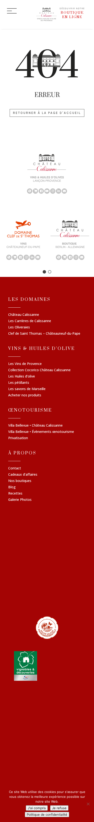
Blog (12, 487)
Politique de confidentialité (47, 814)
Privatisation (18, 438)
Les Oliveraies (19, 327)
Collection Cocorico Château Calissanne (39, 370)
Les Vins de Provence (25, 364)
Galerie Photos (20, 500)
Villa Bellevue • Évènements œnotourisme (41, 432)
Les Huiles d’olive (21, 376)
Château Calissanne (23, 315)
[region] (47, 173)
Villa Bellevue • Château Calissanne (35, 426)
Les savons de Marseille (27, 389)
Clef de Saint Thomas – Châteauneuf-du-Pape (44, 334)
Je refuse (59, 808)
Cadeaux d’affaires (22, 475)
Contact (14, 468)
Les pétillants (18, 383)
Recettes (15, 494)
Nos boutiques (19, 481)
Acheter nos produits (24, 395)
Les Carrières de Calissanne (29, 321)
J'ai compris (37, 808)
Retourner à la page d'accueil (47, 113)
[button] (44, 272)
